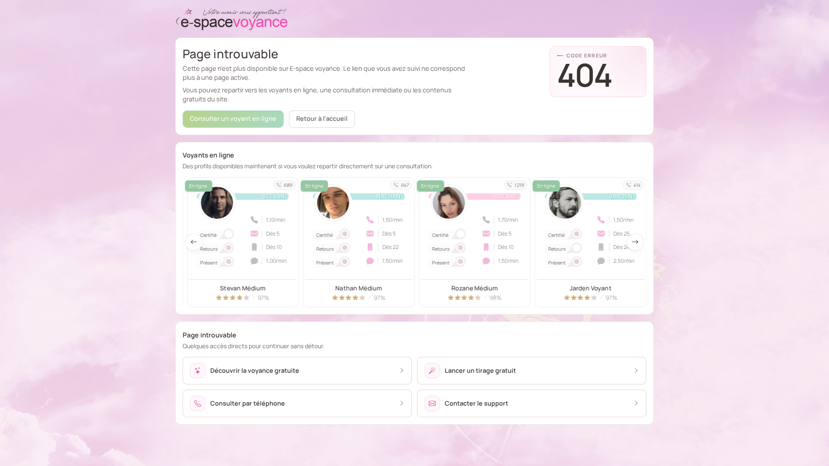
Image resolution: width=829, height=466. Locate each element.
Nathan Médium (242, 288)
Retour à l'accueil (322, 118)
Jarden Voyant (475, 288)
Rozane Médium (358, 288)
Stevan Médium (590, 288)
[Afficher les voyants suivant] (635, 242)
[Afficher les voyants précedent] (194, 242)
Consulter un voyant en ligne (233, 118)
